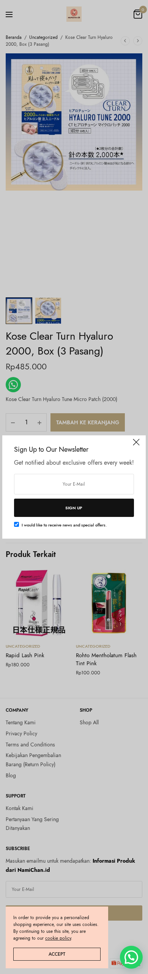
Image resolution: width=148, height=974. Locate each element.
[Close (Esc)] (136, 445)
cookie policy (58, 938)
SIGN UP (73, 508)
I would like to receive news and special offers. (64, 525)
